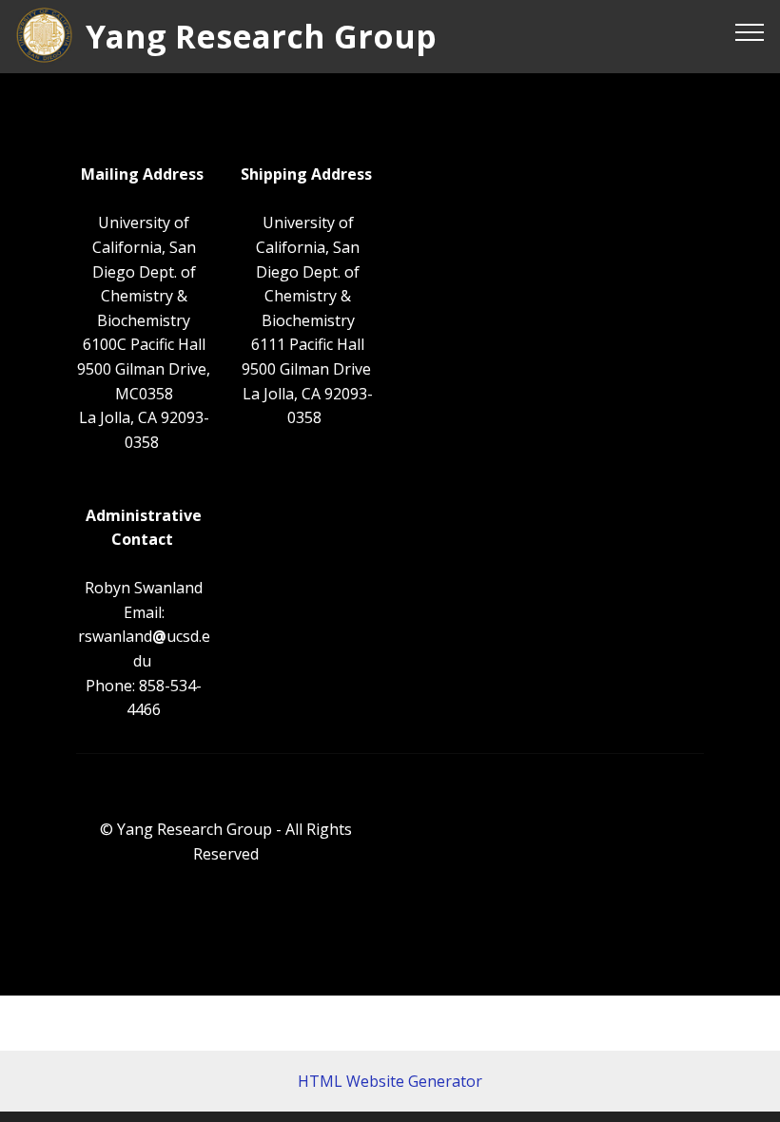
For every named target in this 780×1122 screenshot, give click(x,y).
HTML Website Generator (390, 1081)
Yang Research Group (261, 37)
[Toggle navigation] (750, 31)
